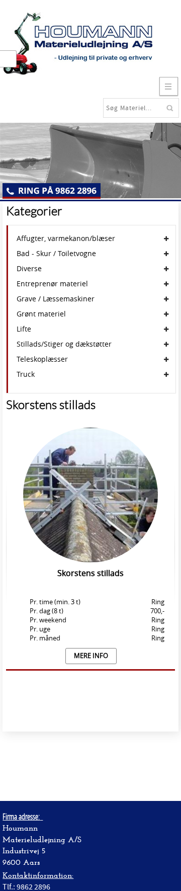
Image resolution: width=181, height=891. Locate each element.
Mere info (91, 656)
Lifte (24, 329)
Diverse (29, 268)
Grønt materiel (41, 313)
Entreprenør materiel (52, 283)
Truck (26, 374)
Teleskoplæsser (42, 359)
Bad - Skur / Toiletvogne (56, 253)
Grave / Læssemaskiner (56, 298)
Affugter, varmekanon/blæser (66, 238)
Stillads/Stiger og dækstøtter (64, 344)
